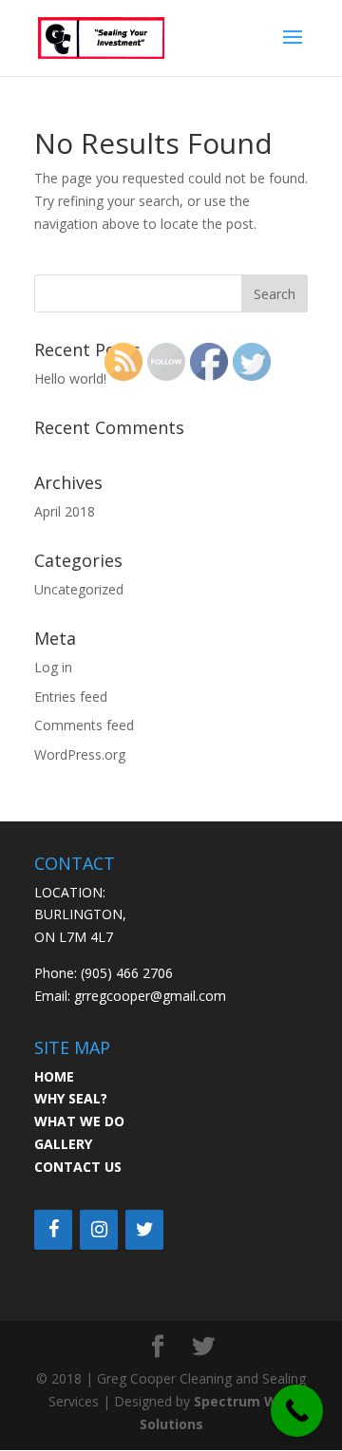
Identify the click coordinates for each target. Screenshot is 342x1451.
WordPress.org (79, 754)
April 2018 (64, 511)
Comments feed (84, 725)
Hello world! (70, 378)
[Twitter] (144, 1230)
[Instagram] (99, 1230)
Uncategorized (79, 589)
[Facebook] (53, 1230)
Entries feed (70, 697)
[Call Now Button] (297, 1411)
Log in (53, 667)
